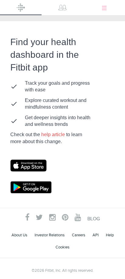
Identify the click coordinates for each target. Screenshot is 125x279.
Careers (78, 235)
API (96, 235)
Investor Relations (50, 235)
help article (53, 134)
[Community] (62, 7)
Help (110, 235)
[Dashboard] (21, 7)
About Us (19, 235)
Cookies (62, 247)
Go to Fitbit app (34, 165)
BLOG (93, 219)
